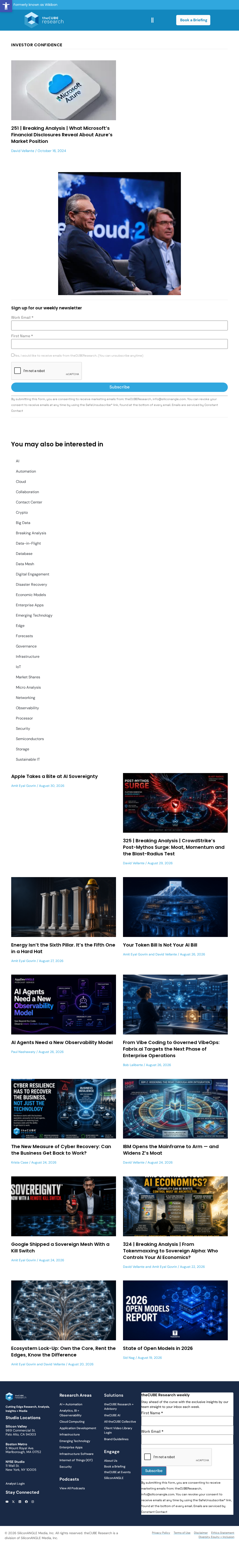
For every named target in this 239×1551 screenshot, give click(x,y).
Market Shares (28, 677)
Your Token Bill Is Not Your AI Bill (160, 945)
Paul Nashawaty (23, 1052)
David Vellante (22, 150)
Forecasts (24, 635)
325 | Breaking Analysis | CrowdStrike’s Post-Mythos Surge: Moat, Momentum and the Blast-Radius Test (174, 847)
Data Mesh (25, 563)
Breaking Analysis (31, 533)
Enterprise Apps (30, 605)
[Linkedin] (19, 1501)
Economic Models (31, 594)
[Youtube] (7, 1501)
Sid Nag (129, 1358)
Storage (22, 749)
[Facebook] (26, 1501)
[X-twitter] (13, 1501)
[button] (6, 6)
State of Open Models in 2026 (158, 1348)
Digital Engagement (32, 574)
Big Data (23, 522)
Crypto (22, 512)
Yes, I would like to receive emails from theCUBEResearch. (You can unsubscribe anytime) (78, 355)
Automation (26, 471)
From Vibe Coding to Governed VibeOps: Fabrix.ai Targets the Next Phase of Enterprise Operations (171, 1049)
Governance (26, 646)
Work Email (22, 317)
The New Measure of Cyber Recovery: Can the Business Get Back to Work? (61, 1149)
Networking (25, 697)
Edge (20, 625)
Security (23, 728)
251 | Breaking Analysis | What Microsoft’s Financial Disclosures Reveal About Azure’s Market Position (61, 135)
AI (17, 461)
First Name (22, 336)
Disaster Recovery (31, 584)
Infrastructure (27, 656)
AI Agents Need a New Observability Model (62, 1042)
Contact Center (29, 502)
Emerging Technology (34, 615)
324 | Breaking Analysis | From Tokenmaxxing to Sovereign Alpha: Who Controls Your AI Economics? (170, 1251)
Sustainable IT (28, 759)
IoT (18, 666)
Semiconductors (30, 738)
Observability (27, 707)
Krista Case (19, 1162)
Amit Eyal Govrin (23, 786)
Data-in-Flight (28, 543)
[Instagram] (32, 1501)
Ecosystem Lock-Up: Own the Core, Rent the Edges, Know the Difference (63, 1351)
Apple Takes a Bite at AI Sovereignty (54, 776)
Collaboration (27, 491)
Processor (24, 718)
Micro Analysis (28, 687)
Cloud (21, 481)
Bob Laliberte (133, 1065)
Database (24, 553)
